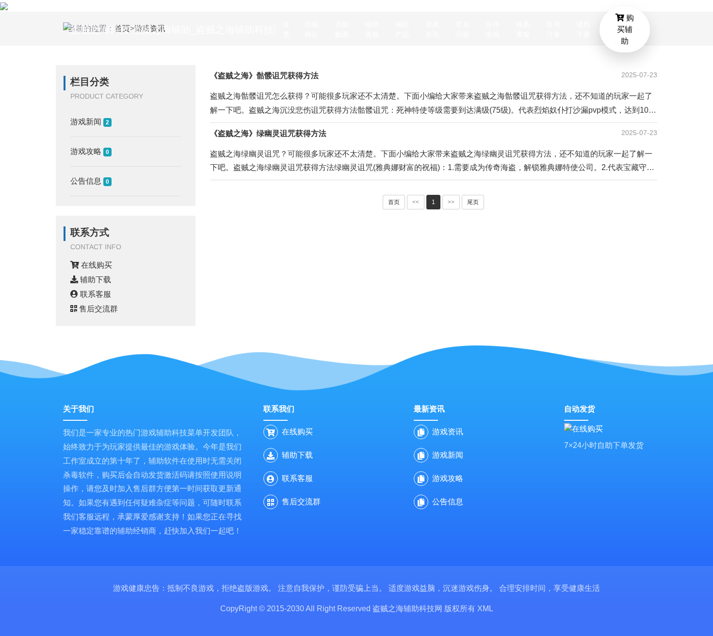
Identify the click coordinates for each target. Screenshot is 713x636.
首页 (286, 29)
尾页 (473, 202)
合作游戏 (493, 29)
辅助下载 (583, 29)
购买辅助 (625, 29)
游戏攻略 (89, 151)
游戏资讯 (432, 29)
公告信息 (89, 181)
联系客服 (523, 29)
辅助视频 (372, 29)
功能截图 (342, 29)
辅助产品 (402, 29)
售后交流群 (97, 309)
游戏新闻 (89, 122)
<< (415, 202)
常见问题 (462, 29)
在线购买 (95, 265)
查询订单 (553, 29)
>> (451, 202)
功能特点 (312, 29)
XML (485, 608)
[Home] (169, 29)
